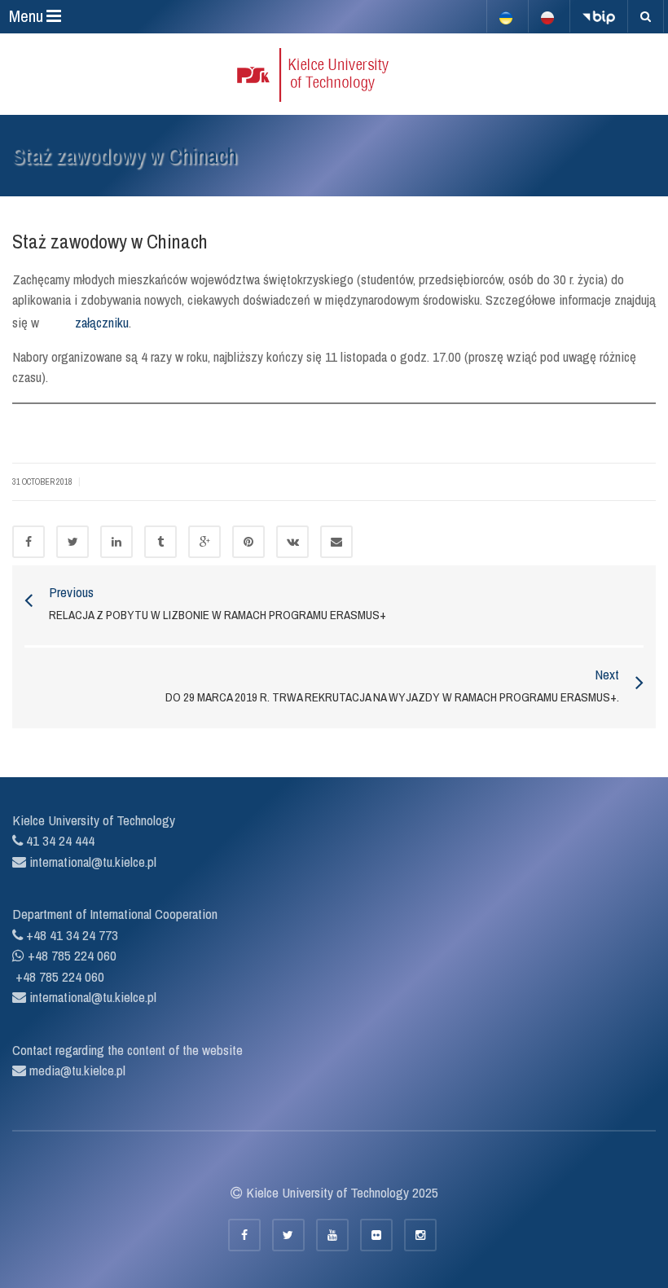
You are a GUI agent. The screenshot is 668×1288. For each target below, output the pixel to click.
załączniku (102, 322)
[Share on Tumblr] (160, 541)
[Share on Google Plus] (204, 541)
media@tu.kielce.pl (75, 1070)
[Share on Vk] (292, 541)
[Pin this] (248, 541)
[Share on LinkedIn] (116, 541)
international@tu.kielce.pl (91, 861)
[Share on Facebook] (28, 541)
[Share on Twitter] (72, 541)
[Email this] (336, 541)
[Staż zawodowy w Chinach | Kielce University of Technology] (334, 74)
